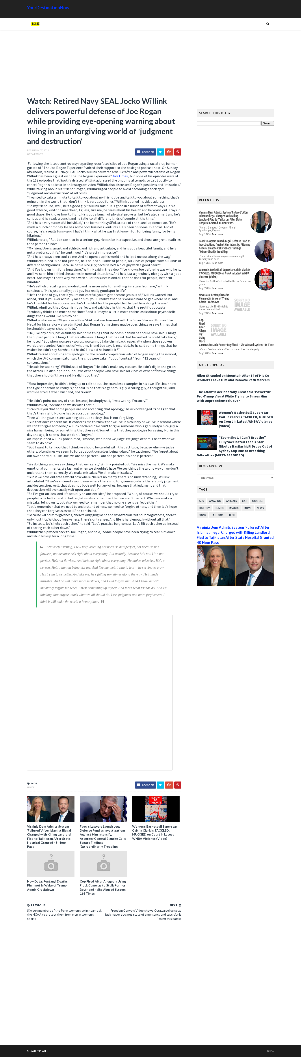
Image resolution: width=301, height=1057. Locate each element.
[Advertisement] (104, 65)
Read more (217, 234)
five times (120, 176)
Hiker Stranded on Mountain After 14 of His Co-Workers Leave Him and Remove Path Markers (234, 377)
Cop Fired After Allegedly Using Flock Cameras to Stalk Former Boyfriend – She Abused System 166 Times (103, 887)
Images (234, 507)
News (30, 787)
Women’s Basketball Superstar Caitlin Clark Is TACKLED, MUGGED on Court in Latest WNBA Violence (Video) (154, 832)
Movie (248, 507)
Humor (219, 507)
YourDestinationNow (48, 7)
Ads (201, 500)
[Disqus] (104, 984)
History (204, 507)
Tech (232, 515)
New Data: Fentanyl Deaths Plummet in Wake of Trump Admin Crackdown (47, 885)
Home (35, 23)
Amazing (215, 500)
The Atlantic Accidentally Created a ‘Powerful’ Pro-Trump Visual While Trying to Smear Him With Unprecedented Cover (234, 396)
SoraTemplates (37, 1051)
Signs (202, 515)
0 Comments (35, 154)
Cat (244, 500)
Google (257, 500)
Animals (231, 500)
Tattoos (217, 515)
